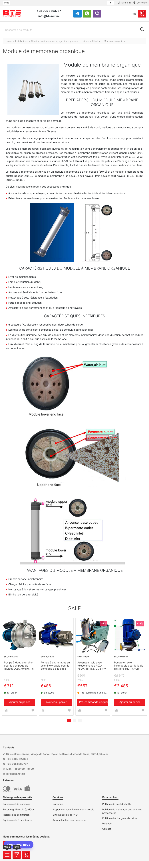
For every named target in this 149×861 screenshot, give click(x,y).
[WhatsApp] (87, 13)
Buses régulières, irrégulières (19, 809)
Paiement (107, 823)
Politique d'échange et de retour (120, 818)
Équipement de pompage (16, 804)
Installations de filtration (16, 814)
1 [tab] (69, 720)
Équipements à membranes (18, 820)
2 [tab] (74, 720)
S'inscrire (126, 2)
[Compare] (6, 710)
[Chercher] (142, 29)
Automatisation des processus (69, 820)
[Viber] (97, 13)
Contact (106, 828)
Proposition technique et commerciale (73, 809)
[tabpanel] (19, 666)
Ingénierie (58, 804)
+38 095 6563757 (49, 11)
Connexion (142, 2)
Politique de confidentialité (116, 804)
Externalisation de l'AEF (65, 814)
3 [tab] (80, 720)
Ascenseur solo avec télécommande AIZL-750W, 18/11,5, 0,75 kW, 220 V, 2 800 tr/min (91, 666)
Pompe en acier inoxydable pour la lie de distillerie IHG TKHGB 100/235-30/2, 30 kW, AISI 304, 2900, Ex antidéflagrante (128, 666)
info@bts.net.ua (49, 16)
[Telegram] (77, 13)
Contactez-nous (18, 844)
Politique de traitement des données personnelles (122, 811)
